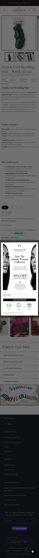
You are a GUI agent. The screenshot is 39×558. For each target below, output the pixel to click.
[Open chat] (32, 551)
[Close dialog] (37, 244)
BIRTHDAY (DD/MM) (7, 295)
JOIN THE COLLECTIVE (19, 300)
